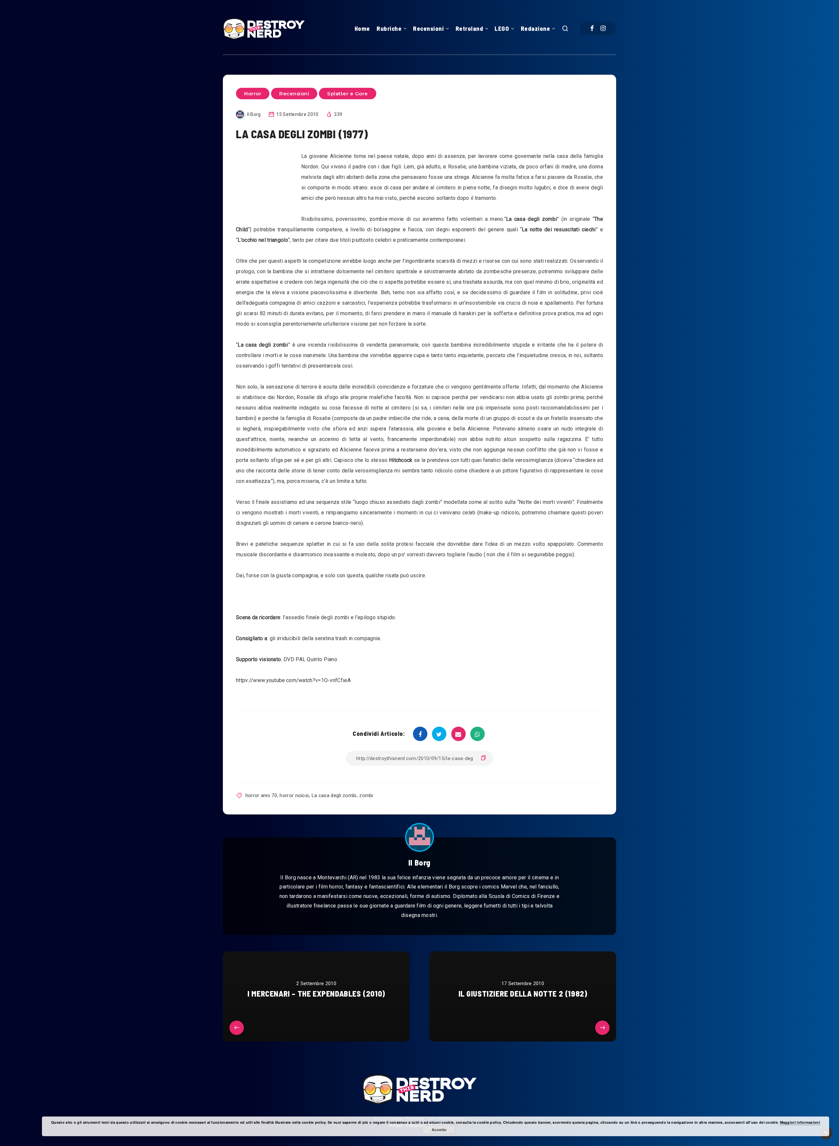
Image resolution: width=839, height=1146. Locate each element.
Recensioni (428, 28)
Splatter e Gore (347, 93)
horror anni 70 (261, 795)
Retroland (469, 28)
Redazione (535, 28)
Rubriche (389, 28)
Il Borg (419, 862)
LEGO (502, 28)
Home (362, 28)
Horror (252, 93)
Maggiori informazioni (800, 1122)
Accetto (439, 1130)
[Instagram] (603, 28)
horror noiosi (294, 795)
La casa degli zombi (334, 795)
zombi (366, 795)
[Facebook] (592, 28)
